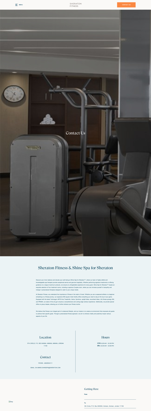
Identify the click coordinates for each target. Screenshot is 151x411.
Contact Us (126, 5)
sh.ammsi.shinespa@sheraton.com (47, 368)
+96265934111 (48, 363)
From (85, 394)
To (85, 403)
